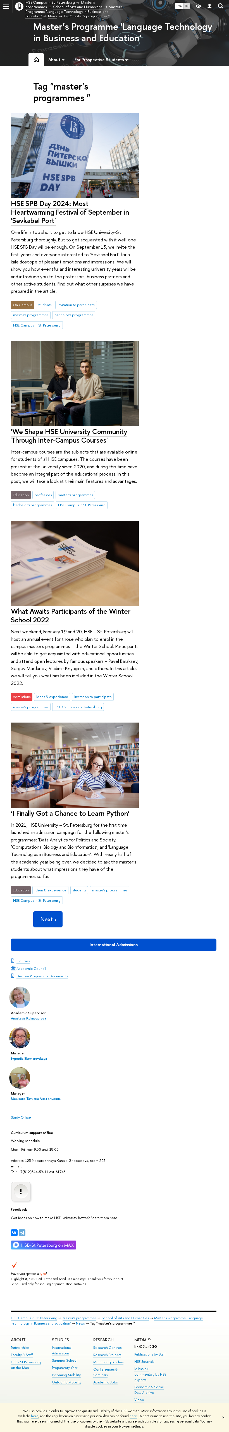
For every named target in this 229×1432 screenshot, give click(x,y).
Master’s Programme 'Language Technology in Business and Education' (122, 32)
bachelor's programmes (73, 314)
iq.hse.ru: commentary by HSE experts (150, 1374)
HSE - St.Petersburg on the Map (26, 1365)
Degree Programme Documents (42, 975)
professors (43, 494)
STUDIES (60, 1340)
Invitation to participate (76, 304)
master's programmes (30, 314)
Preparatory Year (64, 1367)
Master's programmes (79, 1318)
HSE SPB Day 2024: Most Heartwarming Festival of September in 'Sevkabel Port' (70, 211)
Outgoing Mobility (66, 1382)
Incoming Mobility (66, 1375)
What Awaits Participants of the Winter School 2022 (70, 615)
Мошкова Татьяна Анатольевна (36, 1099)
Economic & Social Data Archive (149, 1390)
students (44, 304)
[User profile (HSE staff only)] (209, 6)
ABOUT (18, 1340)
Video (139, 1399)
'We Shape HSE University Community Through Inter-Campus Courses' (69, 435)
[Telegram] (22, 1232)
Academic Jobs (105, 1382)
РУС (179, 6)
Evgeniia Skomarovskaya (29, 1058)
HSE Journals (144, 1361)
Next (46, 919)
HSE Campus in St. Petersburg (37, 325)
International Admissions (114, 945)
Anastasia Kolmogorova (28, 1018)
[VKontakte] (14, 1232)
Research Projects (107, 1354)
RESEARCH (103, 1340)
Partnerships (20, 1347)
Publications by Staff (150, 1354)
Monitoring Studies (108, 1362)
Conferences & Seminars (105, 1372)
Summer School (64, 1360)
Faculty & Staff (22, 1354)
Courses (23, 960)
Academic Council (31, 968)
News (80, 1323)
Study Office (21, 1117)
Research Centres (107, 1347)
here (35, 1416)
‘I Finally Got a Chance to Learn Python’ (70, 813)
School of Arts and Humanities (125, 1318)
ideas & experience (52, 696)
